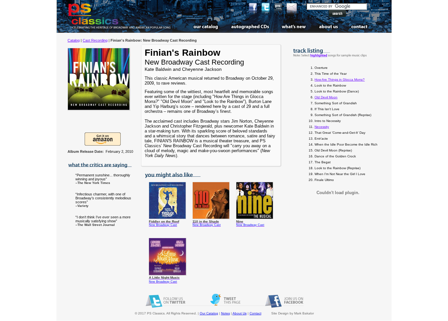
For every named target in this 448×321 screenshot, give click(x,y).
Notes (225, 313)
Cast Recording (95, 40)
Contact (255, 313)
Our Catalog (209, 313)
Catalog (74, 40)
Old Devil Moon (326, 97)
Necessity (322, 127)
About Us (240, 313)
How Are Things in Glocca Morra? (340, 79)
